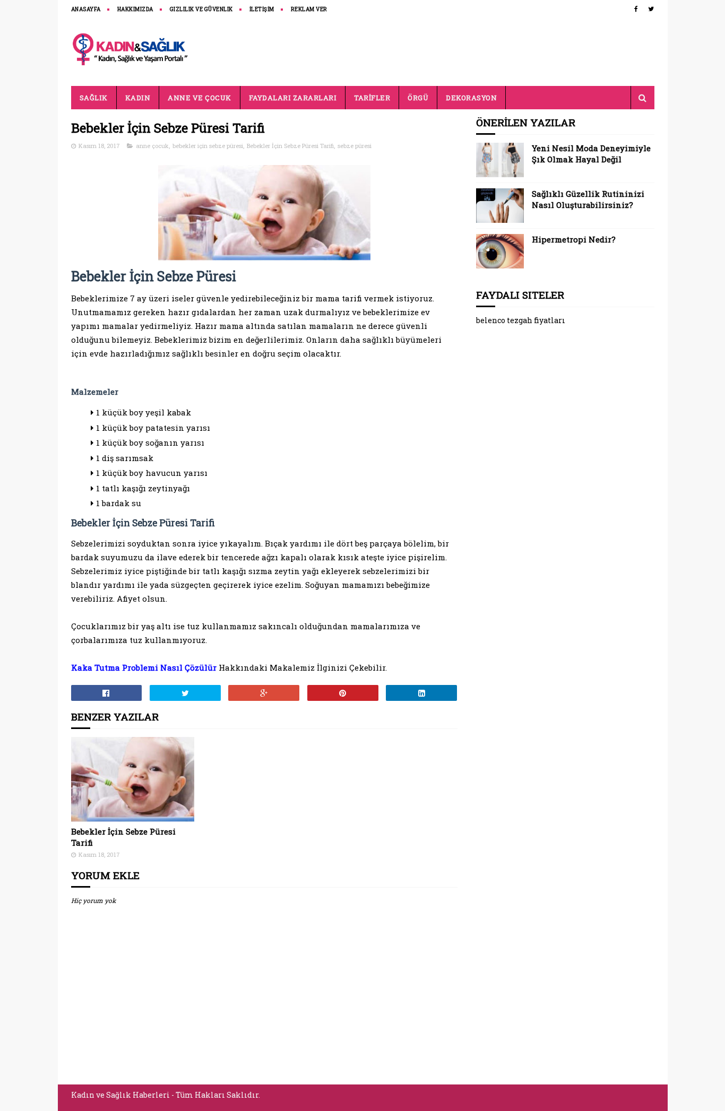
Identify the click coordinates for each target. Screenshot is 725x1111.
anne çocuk (152, 146)
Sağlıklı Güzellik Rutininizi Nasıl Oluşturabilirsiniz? (588, 199)
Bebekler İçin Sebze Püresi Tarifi (290, 146)
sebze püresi (355, 146)
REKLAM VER (309, 9)
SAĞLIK (94, 97)
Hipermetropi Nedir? (574, 239)
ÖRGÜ (418, 97)
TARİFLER (372, 97)
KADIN (138, 97)
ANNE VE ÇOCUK (199, 97)
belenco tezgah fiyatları (520, 320)
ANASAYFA (86, 9)
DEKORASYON (471, 97)
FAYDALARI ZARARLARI (293, 97)
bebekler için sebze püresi (207, 146)
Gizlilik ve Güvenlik (201, 9)
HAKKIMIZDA (135, 9)
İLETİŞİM (261, 9)
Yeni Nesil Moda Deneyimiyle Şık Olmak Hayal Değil (591, 153)
